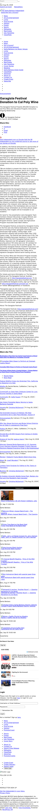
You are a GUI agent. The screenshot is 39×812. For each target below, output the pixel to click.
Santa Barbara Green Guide (13, 70)
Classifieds (8, 35)
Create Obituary (9, 764)
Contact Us (8, 77)
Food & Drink (8, 21)
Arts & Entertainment (11, 18)
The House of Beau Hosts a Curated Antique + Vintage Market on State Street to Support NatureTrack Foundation (18, 371)
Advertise (7, 74)
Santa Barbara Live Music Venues (16, 49)
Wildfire (3, 386)
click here (8, 808)
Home (6, 41)
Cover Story (8, 741)
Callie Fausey (15, 397)
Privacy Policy (5, 793)
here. (19, 717)
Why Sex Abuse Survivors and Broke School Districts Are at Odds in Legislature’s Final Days (19, 424)
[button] (19, 657)
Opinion (6, 23)
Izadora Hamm (19, 439)
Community (4, 397)
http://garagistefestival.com (22, 278)
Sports (6, 27)
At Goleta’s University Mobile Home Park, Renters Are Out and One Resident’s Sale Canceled (19, 477)
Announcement (5, 94)
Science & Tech (5, 439)
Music (2, 460)
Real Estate (8, 31)
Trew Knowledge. (24, 808)
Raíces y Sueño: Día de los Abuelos (13, 618)
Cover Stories (9, 66)
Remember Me (7, 710)
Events (6, 25)
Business (3, 471)
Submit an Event (6, 7)
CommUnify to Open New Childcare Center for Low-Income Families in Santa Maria (19, 392)
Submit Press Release (11, 748)
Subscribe (5, 12)
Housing (3, 407)
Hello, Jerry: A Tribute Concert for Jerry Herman (18, 537)
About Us (7, 75)
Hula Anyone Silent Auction (11, 549)
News (6, 16)
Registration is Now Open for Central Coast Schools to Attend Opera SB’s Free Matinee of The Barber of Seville (18, 356)
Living (6, 20)
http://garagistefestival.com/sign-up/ (15, 284)
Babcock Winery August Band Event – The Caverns (19, 514)
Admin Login (8, 768)
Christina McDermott (16, 407)
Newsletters (18, 7)
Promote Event (9, 730)
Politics (3, 429)
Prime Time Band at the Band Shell (13, 526)
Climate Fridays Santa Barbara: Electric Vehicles (18, 606)
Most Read (7, 378)
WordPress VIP (7, 809)
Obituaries (7, 29)
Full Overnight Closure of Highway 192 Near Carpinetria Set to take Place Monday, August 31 (17, 414)
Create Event (8, 79)
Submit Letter (9, 766)
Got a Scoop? (13, 12)
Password (3, 707)
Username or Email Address (10, 703)
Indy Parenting (9, 33)
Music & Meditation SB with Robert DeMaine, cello (19, 501)
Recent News (8, 376)
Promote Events (9, 756)
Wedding (7, 68)
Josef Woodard (12, 460)
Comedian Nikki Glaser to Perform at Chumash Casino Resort (18, 367)
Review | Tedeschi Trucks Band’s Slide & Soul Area (18, 457)
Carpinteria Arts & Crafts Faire (12, 629)
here (18, 698)
